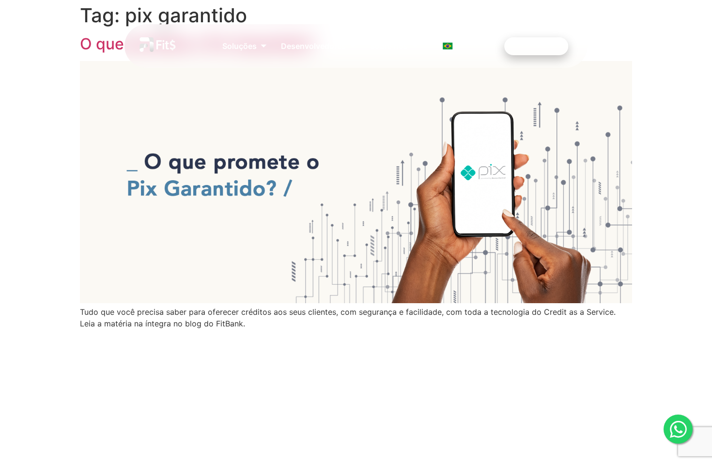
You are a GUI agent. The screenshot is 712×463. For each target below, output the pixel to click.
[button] (244, 46)
